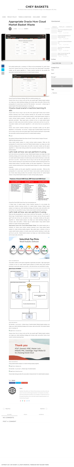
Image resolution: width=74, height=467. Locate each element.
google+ (25, 382)
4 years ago (20, 28)
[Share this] (2, 66)
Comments (69, 27)
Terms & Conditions (24, 17)
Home (4, 17)
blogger (9, 414)
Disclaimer (36, 17)
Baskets (26, 28)
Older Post (42, 408)
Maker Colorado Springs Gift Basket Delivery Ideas (64, 54)
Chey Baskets (37, 7)
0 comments (47, 28)
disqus (25, 414)
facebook (13, 382)
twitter (18, 382)
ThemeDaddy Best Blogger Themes (39, 464)
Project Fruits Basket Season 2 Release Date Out (64, 36)
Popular (62, 27)
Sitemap (44, 17)
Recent (55, 27)
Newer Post (8, 408)
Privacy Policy (12, 17)
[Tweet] (2, 69)
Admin (15, 28)
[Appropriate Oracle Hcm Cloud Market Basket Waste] (25, 47)
